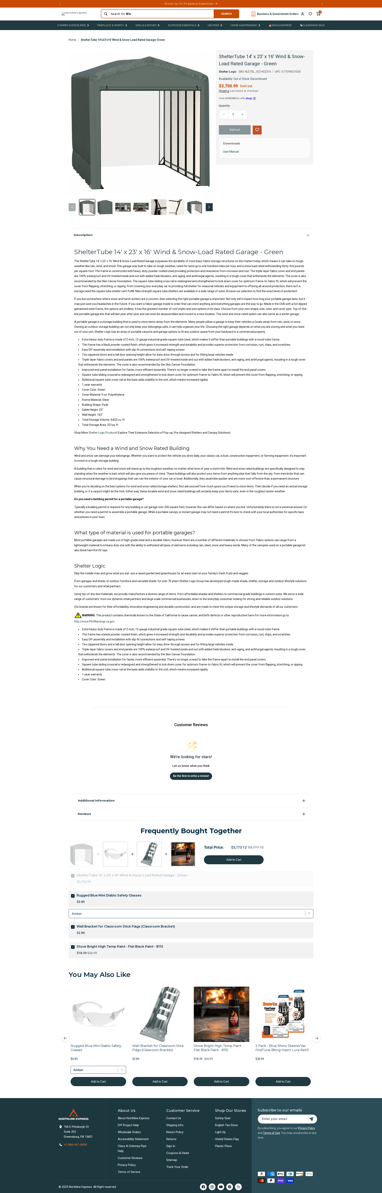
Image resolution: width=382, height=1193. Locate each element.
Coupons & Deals (177, 1153)
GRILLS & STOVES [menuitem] (145, 25)
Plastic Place (223, 1146)
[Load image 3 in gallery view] (123, 207)
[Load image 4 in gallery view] (141, 207)
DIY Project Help (128, 1125)
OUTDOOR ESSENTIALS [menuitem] (182, 25)
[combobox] (161, 14)
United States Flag (227, 1139)
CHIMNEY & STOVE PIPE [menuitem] (71, 25)
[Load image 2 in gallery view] (105, 207)
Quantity (224, 105)
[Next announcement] (322, 4)
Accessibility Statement (133, 1139)
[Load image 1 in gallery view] (87, 207)
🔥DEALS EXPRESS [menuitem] (280, 25)
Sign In (170, 1146)
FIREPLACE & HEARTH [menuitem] (110, 25)
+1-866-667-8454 (75, 1144)
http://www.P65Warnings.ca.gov (94, 621)
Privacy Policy (127, 1165)
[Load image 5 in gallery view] (159, 207)
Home (72, 39)
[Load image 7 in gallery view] (195, 207)
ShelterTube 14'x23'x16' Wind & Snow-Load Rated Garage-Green (123, 39)
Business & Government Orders (278, 14)
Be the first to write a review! (191, 775)
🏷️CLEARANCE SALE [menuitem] (312, 25)
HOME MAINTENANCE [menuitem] (244, 25)
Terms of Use (271, 1132)
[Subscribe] (311, 1119)
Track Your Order (177, 1167)
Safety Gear (223, 1118)
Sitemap (171, 1160)
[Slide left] (72, 207)
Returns (171, 1139)
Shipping (224, 91)
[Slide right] (209, 207)
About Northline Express (133, 1118)
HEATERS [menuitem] (213, 25)
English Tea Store (226, 1125)
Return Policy (174, 1132)
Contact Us (173, 1118)
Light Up (220, 1132)
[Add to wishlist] (310, 14)
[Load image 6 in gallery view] (177, 207)
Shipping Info (174, 1125)
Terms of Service (129, 1172)
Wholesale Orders (129, 1132)
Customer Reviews (130, 1158)
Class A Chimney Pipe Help (132, 1148)
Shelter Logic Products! (103, 432)
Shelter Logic (228, 71)
